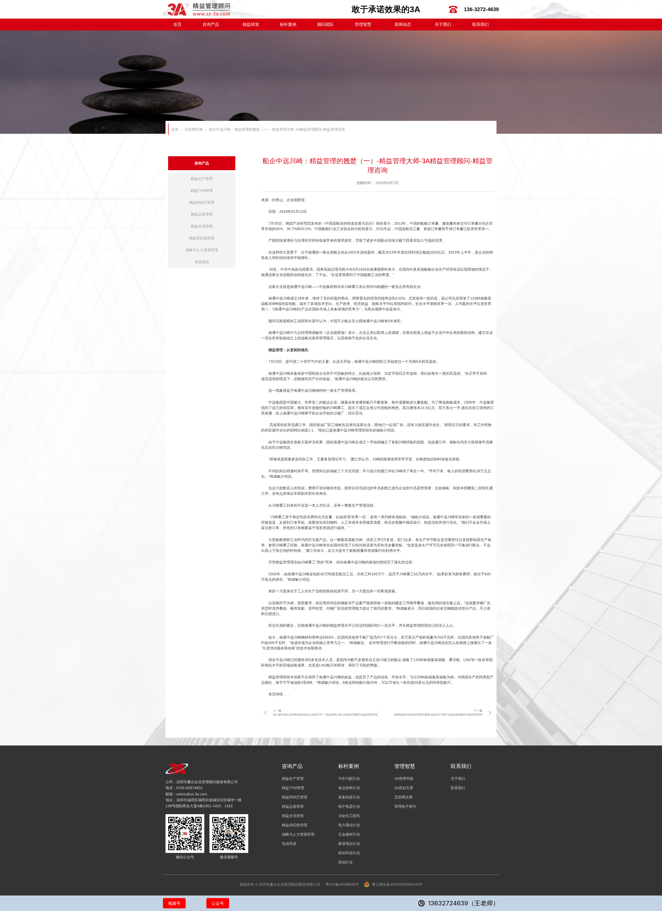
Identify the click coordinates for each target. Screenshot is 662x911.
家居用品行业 (349, 844)
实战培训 (201, 262)
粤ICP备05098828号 (342, 884)
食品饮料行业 (349, 788)
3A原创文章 (403, 788)
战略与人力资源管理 (201, 250)
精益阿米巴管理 (201, 202)
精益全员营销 (202, 226)
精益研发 (251, 24)
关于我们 (443, 24)
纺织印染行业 (349, 853)
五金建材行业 (349, 834)
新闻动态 (403, 24)
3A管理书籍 (403, 778)
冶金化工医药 (349, 816)
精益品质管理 (202, 214)
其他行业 (345, 862)
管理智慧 (363, 24)
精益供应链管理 (201, 238)
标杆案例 (288, 24)
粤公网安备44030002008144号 (397, 884)
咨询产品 (210, 24)
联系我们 (480, 24)
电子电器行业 (349, 806)
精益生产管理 (202, 179)
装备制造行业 (349, 797)
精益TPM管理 (202, 191)
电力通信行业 (349, 825)
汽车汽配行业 (349, 778)
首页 (177, 24)
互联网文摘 (194, 129)
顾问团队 (325, 24)
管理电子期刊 (405, 806)
